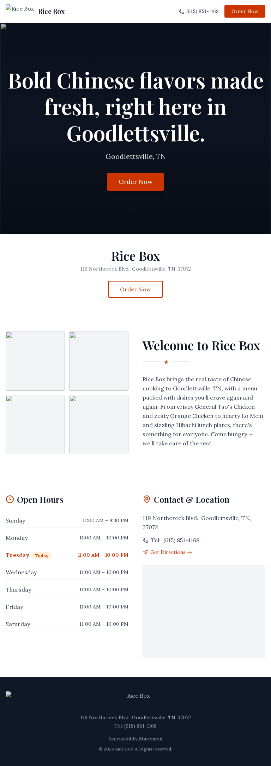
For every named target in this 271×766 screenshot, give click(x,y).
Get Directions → (171, 552)
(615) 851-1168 (202, 11)
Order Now (244, 11)
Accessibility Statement (135, 738)
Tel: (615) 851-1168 (135, 726)
